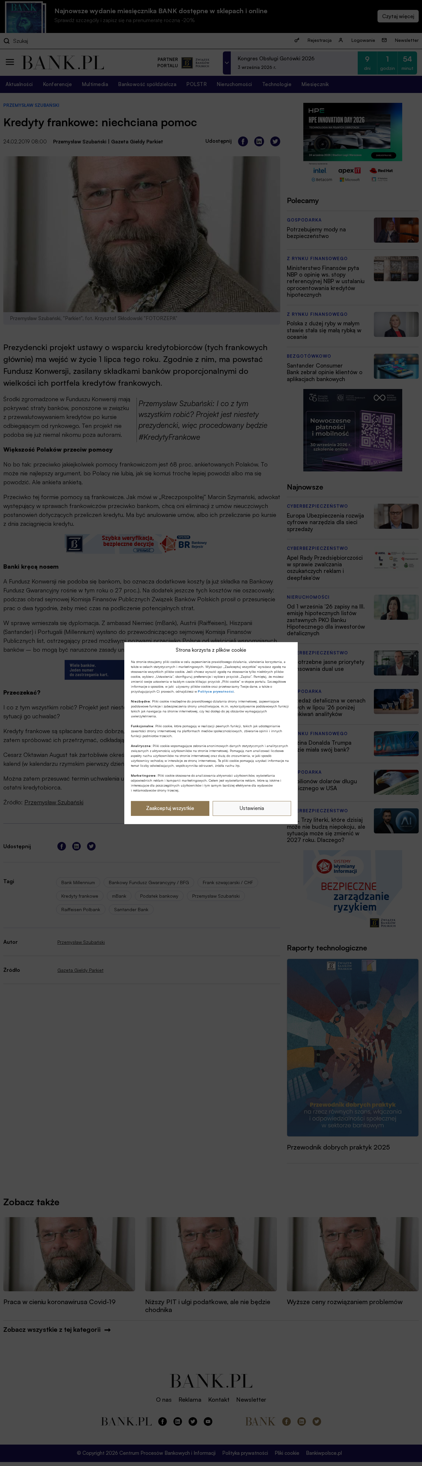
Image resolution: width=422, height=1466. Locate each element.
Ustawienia (252, 808)
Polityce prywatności (216, 691)
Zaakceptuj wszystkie (170, 808)
